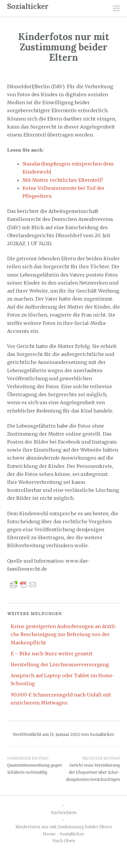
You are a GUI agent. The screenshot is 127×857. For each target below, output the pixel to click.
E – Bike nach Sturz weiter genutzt (52, 654)
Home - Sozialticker (63, 834)
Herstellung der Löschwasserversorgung (60, 664)
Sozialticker (27, 6)
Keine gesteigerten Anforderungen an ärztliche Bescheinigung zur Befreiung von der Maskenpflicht (64, 634)
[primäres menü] (116, 8)
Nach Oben (63, 840)
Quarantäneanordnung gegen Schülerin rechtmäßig (34, 765)
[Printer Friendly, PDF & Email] (23, 584)
